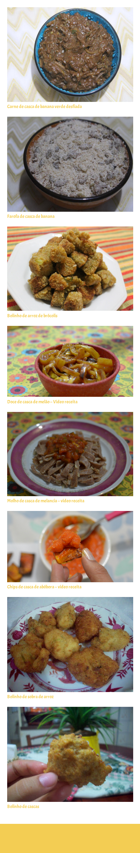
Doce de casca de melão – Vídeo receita (42, 402)
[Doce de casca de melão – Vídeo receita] (70, 329)
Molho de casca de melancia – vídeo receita (45, 501)
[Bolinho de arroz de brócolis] (70, 230)
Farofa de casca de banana (31, 216)
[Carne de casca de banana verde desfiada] (70, 11)
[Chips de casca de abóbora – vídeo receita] (70, 514)
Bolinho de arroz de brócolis (32, 316)
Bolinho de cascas (23, 806)
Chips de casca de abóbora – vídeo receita (44, 587)
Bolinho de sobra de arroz (30, 697)
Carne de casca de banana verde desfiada (44, 106)
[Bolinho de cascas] (70, 710)
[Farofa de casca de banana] (70, 120)
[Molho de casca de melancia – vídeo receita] (70, 415)
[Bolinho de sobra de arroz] (70, 600)
